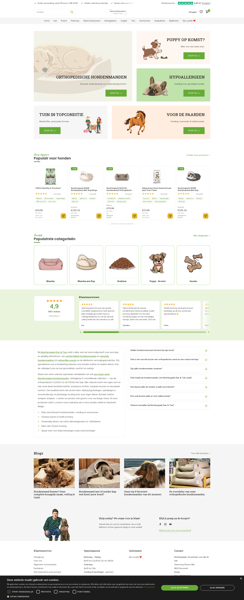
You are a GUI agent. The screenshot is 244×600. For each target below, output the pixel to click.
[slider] (101, 332)
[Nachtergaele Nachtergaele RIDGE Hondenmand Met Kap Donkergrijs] (193, 176)
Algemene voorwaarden (45, 564)
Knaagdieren (110, 20)
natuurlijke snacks (67, 360)
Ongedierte (159, 20)
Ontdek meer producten (197, 155)
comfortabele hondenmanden (80, 356)
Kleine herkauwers (92, 20)
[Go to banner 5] (161, 122)
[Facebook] (160, 524)
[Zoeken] (72, 12)
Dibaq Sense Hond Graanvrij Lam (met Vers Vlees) (156, 189)
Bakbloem (174, 20)
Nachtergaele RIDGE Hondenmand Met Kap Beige (84, 189)
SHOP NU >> (116, 93)
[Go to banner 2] (173, 47)
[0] (206, 12)
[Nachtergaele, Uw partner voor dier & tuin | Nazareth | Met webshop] (122, 12)
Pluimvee (75, 20)
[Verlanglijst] (201, 12)
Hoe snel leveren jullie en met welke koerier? (150, 396)
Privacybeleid (149, 587)
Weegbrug (39, 557)
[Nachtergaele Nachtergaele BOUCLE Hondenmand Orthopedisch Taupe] (122, 176)
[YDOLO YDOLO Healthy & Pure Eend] (50, 176)
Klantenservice (168, 3)
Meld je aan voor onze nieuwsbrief (175, 530)
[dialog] (122, 588)
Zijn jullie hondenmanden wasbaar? (146, 368)
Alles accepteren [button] (179, 587)
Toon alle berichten (199, 453)
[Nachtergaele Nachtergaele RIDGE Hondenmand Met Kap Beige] (86, 176)
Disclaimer (38, 568)
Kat (55, 20)
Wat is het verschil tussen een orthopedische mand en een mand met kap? (164, 359)
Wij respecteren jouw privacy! (47, 572)
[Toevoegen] (63, 216)
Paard (64, 20)
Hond (46, 20)
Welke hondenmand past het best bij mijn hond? (152, 350)
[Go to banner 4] (71, 122)
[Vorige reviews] (80, 332)
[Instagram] (165, 524)
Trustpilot (205, 3)
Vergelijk (57, 194)
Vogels (124, 20)
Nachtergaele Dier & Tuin (54, 352)
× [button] (241, 579)
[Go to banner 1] (83, 66)
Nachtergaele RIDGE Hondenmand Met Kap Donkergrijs (188, 189)
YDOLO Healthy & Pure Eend (48, 188)
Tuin (133, 20)
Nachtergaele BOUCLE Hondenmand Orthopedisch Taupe (119, 189)
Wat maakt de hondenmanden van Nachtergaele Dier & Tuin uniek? (161, 377)
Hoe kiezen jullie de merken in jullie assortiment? (152, 387)
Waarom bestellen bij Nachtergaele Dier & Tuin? (152, 405)
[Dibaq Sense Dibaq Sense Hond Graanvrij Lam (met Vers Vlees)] (157, 176)
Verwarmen (144, 20)
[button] (81, 596)
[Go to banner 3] (173, 85)
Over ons (38, 560)
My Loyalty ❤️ (189, 20)
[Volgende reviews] (208, 332)
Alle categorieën (200, 235)
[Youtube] (170, 524)
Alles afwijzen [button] (217, 587)
